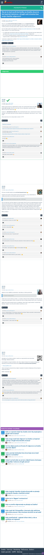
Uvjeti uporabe (6, 552)
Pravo (12, 20)
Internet (12, 398)
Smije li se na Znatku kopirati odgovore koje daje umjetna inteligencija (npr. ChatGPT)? (17, 128)
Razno (18, 456)
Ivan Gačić (21, 500)
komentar (7, 46)
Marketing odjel (22, 506)
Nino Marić (15, 20)
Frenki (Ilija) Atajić (13, 46)
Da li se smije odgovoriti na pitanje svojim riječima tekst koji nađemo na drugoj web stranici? (18, 399)
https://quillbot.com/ (7, 365)
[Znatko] (8, 2)
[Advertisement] (22, 85)
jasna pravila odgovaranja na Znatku (28, 28)
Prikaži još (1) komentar (6, 124)
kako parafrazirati (23, 36)
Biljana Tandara (21, 449)
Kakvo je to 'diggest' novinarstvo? (16, 498)
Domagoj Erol (16, 131)
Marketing (16, 549)
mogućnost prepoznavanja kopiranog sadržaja (19, 33)
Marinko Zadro (25, 442)
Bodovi (31, 549)
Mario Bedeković (13, 56)
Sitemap (19, 552)
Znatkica (23, 521)
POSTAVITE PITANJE (20, 8)
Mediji (17, 500)
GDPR (14, 552)
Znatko (11, 132)
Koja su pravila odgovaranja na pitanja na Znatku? (21, 504)
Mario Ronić (12, 136)
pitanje (7, 20)
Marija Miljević (25, 495)
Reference (24, 549)
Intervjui (9, 549)
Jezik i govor (19, 521)
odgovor (7, 103)
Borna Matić (11, 103)
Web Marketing (19, 442)
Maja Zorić (16, 398)
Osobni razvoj (19, 435)
